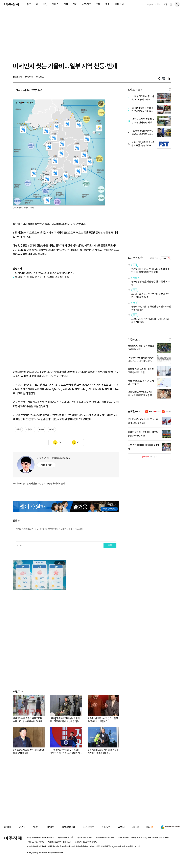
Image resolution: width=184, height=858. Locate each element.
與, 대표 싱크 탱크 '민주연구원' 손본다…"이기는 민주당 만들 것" (150, 296)
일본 (159, 411)
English (150, 4)
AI (37, 4)
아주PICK (133, 339)
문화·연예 (119, 4)
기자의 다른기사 (46, 465)
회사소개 (7, 827)
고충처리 (121, 827)
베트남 (168, 411)
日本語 (157, 4)
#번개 (51, 429)
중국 (29, 4)
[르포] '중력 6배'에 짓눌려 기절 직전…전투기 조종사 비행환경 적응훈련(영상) (65, 720)
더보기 (141, 457)
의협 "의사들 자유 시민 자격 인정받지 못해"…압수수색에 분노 (103, 752)
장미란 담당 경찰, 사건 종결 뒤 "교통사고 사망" (150, 283)
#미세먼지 (30, 429)
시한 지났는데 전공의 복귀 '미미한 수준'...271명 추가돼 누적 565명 (28, 720)
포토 (107, 4)
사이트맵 (135, 827)
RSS (148, 827)
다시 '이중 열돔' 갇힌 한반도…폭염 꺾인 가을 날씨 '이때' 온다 (45, 272)
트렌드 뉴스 (134, 89)
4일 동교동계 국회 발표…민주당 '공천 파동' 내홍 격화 (28, 752)
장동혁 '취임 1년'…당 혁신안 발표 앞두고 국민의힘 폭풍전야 (151, 308)
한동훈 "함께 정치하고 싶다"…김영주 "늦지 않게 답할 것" (103, 720)
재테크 (55, 4)
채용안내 (36, 827)
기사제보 (50, 827)
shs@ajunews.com (61, 458)
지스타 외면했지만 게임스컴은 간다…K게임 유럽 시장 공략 (150, 321)
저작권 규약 (106, 827)
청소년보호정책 (88, 827)
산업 (45, 4)
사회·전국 (86, 4)
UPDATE (164, 258)
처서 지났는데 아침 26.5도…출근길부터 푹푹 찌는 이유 (42, 277)
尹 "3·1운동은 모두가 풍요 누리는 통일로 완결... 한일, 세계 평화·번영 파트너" (65, 752)
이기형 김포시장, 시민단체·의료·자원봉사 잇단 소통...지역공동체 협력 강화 (150, 271)
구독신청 (22, 827)
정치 (75, 4)
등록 (110, 545)
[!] (170, 89)
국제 (98, 4)
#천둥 (41, 429)
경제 (66, 4)
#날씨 (18, 429)
